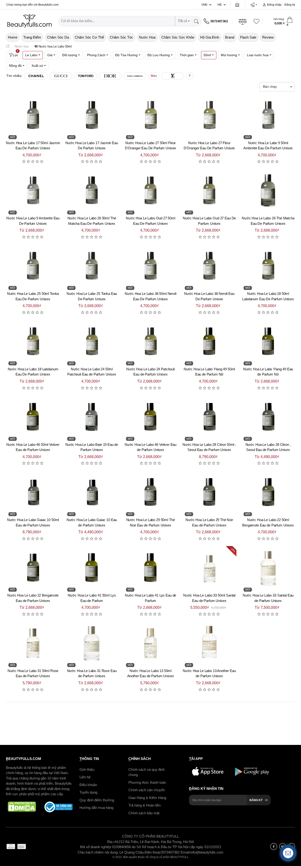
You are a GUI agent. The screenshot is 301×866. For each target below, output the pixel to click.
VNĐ (204, 4)
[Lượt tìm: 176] (60, 76)
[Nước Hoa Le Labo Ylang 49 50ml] (209, 341)
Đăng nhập (274, 4)
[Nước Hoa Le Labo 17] (92, 115)
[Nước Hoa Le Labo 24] (150, 341)
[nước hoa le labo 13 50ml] (150, 643)
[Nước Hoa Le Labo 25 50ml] (33, 266)
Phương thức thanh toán (147, 782)
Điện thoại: (153, 852)
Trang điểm (32, 37)
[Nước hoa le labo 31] (92, 643)
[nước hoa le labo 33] (268, 567)
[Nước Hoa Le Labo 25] (92, 266)
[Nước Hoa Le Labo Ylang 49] (268, 341)
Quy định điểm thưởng (96, 800)
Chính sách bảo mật (143, 813)
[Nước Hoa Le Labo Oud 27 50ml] (150, 190)
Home (12, 37)
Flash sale (248, 37)
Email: (185, 852)
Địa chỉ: (113, 841)
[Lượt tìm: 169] (85, 76)
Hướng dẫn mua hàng (96, 808)
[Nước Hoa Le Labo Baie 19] (92, 417)
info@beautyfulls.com (206, 852)
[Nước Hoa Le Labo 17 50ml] (33, 115)
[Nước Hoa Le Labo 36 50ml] (150, 266)
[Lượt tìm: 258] (36, 76)
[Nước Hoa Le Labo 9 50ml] (268, 115)
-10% (233, 550)
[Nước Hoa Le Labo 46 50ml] (33, 417)
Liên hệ (85, 777)
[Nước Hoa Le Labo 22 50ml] (268, 492)
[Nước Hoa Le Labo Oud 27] (209, 190)
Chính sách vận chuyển (146, 790)
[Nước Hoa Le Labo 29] (209, 492)
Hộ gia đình (209, 37)
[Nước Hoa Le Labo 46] (150, 417)
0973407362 (219, 21)
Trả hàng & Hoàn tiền (144, 805)
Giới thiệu (86, 769)
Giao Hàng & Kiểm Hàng (147, 797)
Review (268, 37)
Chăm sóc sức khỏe (177, 37)
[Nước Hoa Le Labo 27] (209, 115)
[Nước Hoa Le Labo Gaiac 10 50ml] (33, 492)
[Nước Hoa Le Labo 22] (33, 567)
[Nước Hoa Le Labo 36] (209, 266)
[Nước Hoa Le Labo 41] (150, 567)
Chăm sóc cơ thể (89, 37)
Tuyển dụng (88, 792)
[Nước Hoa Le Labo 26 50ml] (92, 190)
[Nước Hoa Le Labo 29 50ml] (150, 492)
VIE (219, 4)
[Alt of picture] (33, 643)
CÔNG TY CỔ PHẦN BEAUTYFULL (150, 836)
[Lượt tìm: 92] (172, 76)
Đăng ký (290, 4)
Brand (229, 37)
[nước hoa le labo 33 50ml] (209, 567)
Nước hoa (147, 37)
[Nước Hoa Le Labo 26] (268, 190)
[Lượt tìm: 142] (110, 76)
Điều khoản (88, 785)
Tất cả (182, 21)
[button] (253, 5)
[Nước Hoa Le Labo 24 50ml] (92, 341)
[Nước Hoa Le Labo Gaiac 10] (92, 492)
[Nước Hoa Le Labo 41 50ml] (92, 567)
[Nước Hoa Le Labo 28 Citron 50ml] (209, 417)
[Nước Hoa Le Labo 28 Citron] (268, 417)
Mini (154, 76)
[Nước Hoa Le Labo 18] (33, 341)
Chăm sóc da (58, 37)
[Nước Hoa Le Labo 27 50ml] (150, 115)
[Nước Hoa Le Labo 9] (33, 190)
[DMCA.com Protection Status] (22, 806)
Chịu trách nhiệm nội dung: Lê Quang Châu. (111, 852)
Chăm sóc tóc (121, 37)
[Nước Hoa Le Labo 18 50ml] (268, 266)
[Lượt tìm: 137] (134, 76)
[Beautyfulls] (8, 46)
